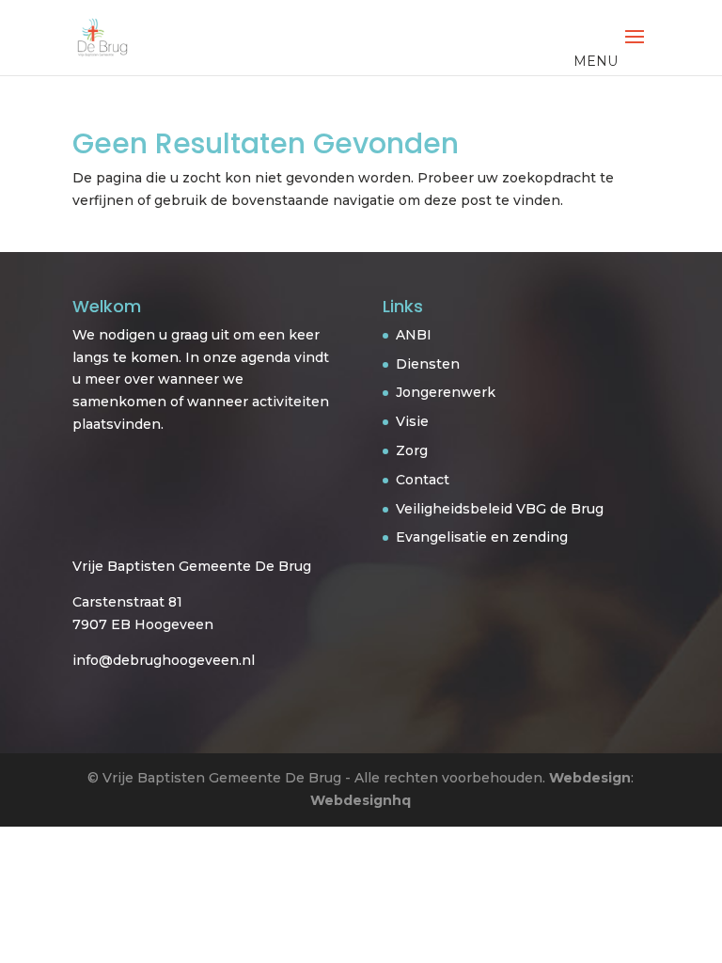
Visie (412, 421)
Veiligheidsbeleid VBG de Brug (500, 508)
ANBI (414, 334)
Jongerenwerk (445, 392)
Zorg (412, 450)
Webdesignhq (360, 800)
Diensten (428, 363)
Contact (422, 479)
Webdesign (590, 777)
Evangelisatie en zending (482, 537)
